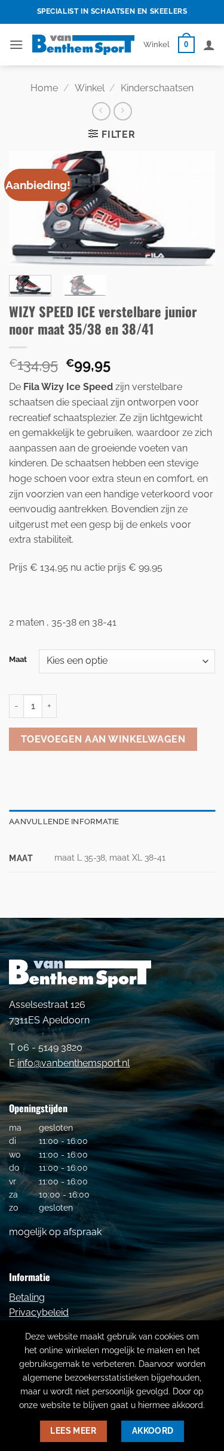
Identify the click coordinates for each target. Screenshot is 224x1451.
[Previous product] (122, 111)
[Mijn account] (209, 45)
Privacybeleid (39, 1312)
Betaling (27, 1297)
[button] (16, 44)
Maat (18, 659)
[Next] (196, 209)
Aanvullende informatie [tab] (64, 821)
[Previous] (28, 209)
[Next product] (101, 111)
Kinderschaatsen (157, 88)
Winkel (156, 44)
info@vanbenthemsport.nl (73, 1063)
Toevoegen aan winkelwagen (103, 739)
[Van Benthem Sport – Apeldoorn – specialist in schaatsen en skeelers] (83, 45)
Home (44, 88)
